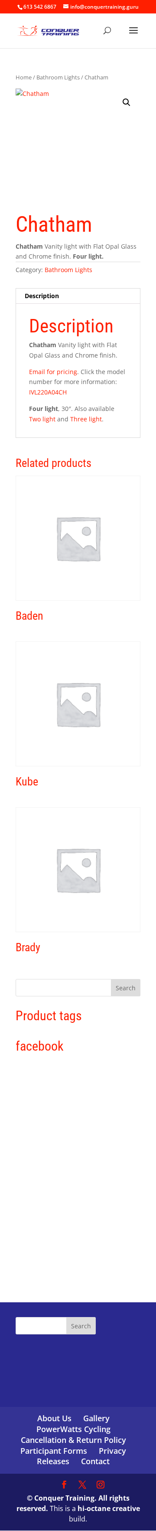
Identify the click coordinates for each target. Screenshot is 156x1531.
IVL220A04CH (48, 392)
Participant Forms (53, 1451)
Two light (42, 419)
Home (24, 77)
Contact (95, 1461)
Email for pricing (53, 372)
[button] (126, 102)
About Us (54, 1418)
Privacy (112, 1451)
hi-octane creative (109, 1508)
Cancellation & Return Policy (73, 1440)
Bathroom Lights (58, 77)
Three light (86, 419)
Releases (53, 1461)
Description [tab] (42, 296)
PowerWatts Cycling (73, 1429)
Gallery (96, 1418)
